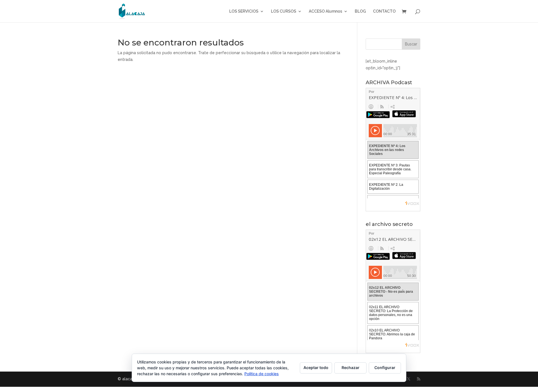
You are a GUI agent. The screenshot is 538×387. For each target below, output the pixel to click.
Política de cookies (261, 373)
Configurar (384, 367)
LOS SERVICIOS (243, 11)
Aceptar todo (315, 367)
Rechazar (351, 367)
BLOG (360, 11)
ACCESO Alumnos (325, 11)
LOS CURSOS (283, 11)
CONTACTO (384, 11)
